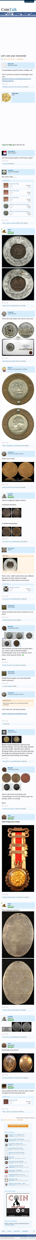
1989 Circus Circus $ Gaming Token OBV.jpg (19, 204)
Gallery (25, 13)
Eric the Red (9, 487)
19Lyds (10, 367)
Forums (10, 13)
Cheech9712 (15, 86)
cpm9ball (10, 170)
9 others (21, 1037)
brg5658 (10, 494)
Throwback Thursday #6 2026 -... (16, 1165)
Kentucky (10, 1084)
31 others (19, 305)
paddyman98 (12, 1167)
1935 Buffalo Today (13, 1179)
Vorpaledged (9, 445)
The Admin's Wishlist (9, 1224)
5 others (21, 599)
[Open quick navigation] (33, 1231)
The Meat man (12, 1140)
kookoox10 (11, 605)
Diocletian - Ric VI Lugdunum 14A (16, 1134)
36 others (20, 1010)
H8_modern (15, 445)
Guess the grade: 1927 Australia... (17, 1139)
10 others (21, 223)
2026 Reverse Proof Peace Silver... (17, 1152)
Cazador (4, 808)
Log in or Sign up (29, 1)
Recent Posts (14, 15)
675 (18, 59)
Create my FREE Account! (18, 1125)
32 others (20, 361)
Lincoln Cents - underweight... (16, 1170)
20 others (23, 897)
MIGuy (7, 361)
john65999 (14, 541)
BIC (9, 1149)
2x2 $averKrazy (13, 620)
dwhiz (3, 223)
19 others (22, 86)
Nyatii (10, 86)
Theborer (4, 1010)
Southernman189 (11, 897)
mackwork (11, 452)
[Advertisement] (18, 36)
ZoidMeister (5, 86)
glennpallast (12, 361)
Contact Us (29, 1235)
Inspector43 (14, 223)
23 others (22, 445)
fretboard (4, 897)
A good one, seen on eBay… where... (17, 1183)
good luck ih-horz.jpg (14, 587)
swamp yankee (6, 163)
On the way (11, 1157)
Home (3, 13)
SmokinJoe (8, 223)
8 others (21, 761)
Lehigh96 (10, 312)
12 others (20, 665)
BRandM (10, 626)
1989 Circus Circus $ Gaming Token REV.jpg (19, 211)
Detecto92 (11, 63)
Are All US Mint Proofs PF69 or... (16, 1148)
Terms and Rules (24, 1237)
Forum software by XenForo (7, 1237)
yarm (9, 815)
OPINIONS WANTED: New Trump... (17, 1174)
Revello (4, 665)
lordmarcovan (12, 1184)
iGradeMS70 (11, 151)
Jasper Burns (12, 1171)
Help (34, 1235)
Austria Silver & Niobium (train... (16, 1143)
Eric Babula (12, 305)
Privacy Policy (32, 1237)
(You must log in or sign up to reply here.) (25, 1117)
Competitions (18, 13)
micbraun (11, 1162)
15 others (22, 1077)
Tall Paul (15, 1077)
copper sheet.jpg (13, 1100)
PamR (7, 305)
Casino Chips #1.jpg (14, 183)
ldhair (9, 229)
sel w (13, 487)
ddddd (10, 1145)
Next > (21, 59)
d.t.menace (11, 548)
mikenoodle (11, 1176)
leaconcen (11, 730)
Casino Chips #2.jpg (14, 190)
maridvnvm (11, 1136)
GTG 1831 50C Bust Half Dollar (16, 1161)
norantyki (4, 1077)
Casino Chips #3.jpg (14, 197)
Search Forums (5, 15)
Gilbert (4, 305)
